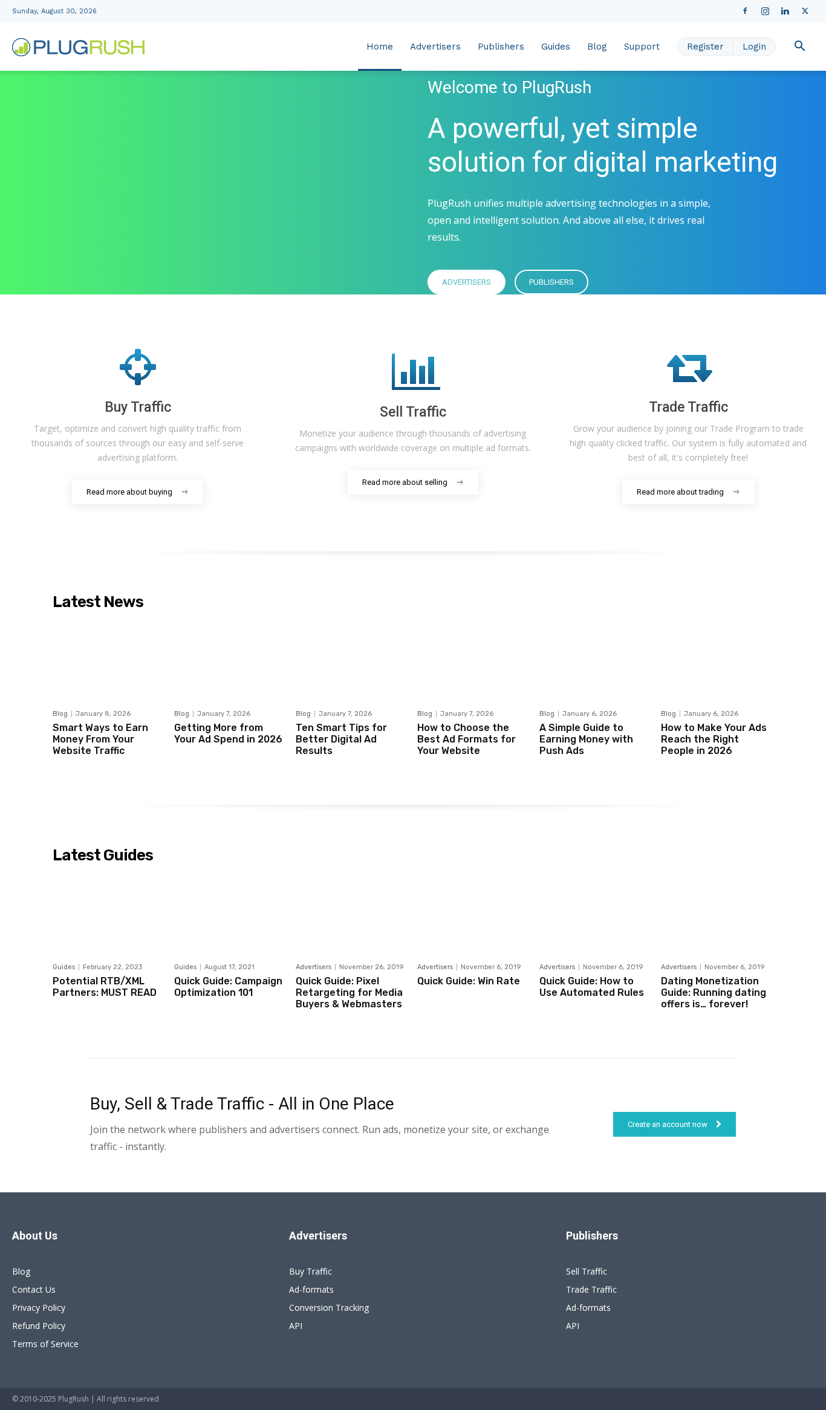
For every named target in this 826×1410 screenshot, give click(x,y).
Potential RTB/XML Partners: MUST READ (105, 986)
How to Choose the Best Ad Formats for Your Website (466, 739)
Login (754, 46)
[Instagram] (765, 11)
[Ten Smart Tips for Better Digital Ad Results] (352, 659)
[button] (799, 47)
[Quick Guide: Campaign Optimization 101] (230, 912)
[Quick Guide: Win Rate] (473, 912)
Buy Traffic (310, 1271)
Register (705, 46)
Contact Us (34, 1289)
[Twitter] (805, 11)
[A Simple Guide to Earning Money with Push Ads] (595, 659)
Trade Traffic (591, 1289)
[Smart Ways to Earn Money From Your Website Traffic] (109, 659)
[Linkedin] (785, 11)
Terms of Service (45, 1344)
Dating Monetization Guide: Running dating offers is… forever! (713, 992)
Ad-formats (311, 1289)
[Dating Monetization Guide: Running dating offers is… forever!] (717, 912)
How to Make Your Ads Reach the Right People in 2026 (714, 739)
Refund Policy (38, 1325)
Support (642, 46)
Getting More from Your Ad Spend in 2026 (228, 733)
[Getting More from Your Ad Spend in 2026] (230, 659)
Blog (597, 46)
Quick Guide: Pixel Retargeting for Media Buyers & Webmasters (349, 992)
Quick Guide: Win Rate (468, 981)
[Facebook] (745, 11)
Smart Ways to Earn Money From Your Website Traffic (100, 739)
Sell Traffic (586, 1271)
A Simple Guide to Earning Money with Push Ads (586, 739)
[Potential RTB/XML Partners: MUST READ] (109, 912)
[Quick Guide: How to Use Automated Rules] (595, 912)
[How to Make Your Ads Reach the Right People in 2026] (717, 659)
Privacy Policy (38, 1307)
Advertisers (435, 46)
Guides (555, 46)
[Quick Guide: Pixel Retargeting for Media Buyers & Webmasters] (352, 912)
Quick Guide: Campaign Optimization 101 (228, 986)
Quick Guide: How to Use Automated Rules (591, 986)
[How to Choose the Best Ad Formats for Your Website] (473, 659)
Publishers (501, 46)
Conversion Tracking (329, 1307)
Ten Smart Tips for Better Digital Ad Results (341, 739)
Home (379, 46)
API (295, 1325)
